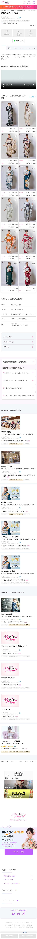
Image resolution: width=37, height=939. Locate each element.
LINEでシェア (19, 41)
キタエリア (18, 319)
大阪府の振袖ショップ (21, 10)
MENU (34, 3)
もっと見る (31, 97)
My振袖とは (17, 922)
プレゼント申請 (18, 852)
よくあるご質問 (9, 925)
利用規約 (29, 925)
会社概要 (21, 927)
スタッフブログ (26, 922)
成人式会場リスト (20, 925)
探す (24, 3)
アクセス (34, 48)
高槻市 (24, 319)
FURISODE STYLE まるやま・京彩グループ (23, 314)
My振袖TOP (9, 922)
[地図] (26, 325)
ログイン (29, 3)
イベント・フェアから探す (12, 883)
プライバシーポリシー (11, 927)
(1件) (18, 619)
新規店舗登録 (29, 927)
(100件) (12, 746)
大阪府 (12, 319)
